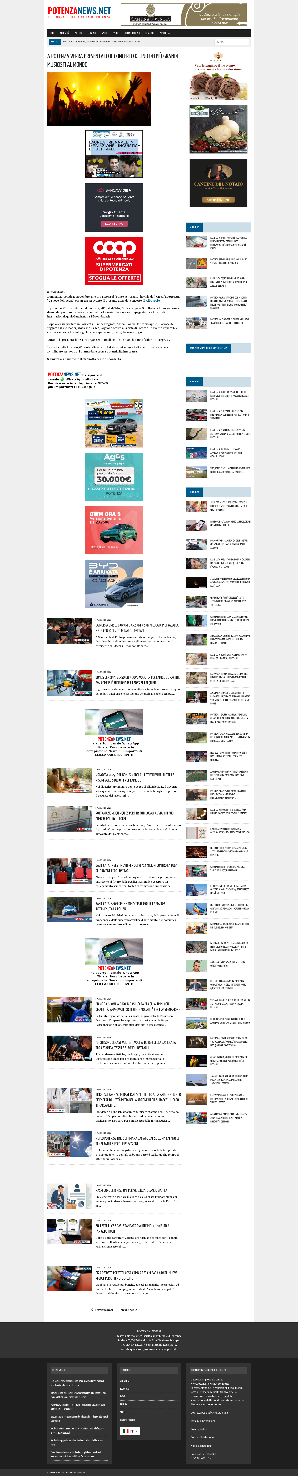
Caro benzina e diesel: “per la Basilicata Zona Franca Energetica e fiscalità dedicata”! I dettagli (228, 1118)
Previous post (104, 1310)
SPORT (104, 33)
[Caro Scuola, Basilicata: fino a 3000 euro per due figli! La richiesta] (196, 931)
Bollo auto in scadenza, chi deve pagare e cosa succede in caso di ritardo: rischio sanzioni (229, 544)
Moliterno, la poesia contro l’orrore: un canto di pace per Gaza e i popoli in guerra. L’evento (229, 908)
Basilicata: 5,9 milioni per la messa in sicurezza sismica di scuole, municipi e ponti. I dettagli (230, 434)
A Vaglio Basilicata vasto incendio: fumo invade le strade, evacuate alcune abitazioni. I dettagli (229, 1080)
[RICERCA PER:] (232, 42)
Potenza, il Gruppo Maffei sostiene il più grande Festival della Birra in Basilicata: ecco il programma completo (229, 718)
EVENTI (115, 33)
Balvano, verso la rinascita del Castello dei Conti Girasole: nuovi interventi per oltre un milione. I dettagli (229, 677)
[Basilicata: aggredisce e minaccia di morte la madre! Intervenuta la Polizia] (69, 920)
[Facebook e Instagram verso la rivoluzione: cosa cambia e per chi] (196, 529)
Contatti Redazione (202, 1437)
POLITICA (78, 33)
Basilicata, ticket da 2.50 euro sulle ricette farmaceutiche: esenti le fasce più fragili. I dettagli (230, 395)
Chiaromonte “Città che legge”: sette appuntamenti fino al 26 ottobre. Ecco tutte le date (228, 601)
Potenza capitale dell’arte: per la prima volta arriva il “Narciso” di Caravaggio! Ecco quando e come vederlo (228, 1042)
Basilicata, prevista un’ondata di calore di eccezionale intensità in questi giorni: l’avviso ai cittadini (230, 563)
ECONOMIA (92, 33)
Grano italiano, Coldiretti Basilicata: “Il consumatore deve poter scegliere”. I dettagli (229, 1061)
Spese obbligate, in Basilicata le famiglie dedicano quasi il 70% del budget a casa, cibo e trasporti (229, 506)
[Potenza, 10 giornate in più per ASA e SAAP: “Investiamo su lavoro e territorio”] (196, 327)
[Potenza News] (79, 12)
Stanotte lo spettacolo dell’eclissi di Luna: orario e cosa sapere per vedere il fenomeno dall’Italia (230, 582)
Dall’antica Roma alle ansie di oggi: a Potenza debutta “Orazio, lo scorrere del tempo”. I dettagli (229, 1099)
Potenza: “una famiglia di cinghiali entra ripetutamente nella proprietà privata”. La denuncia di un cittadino (230, 737)
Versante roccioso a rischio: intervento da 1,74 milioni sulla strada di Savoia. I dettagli (230, 1003)
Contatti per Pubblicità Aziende (209, 1412)
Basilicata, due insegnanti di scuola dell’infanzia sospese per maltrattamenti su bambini (229, 415)
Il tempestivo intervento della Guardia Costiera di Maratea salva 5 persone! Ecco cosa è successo (229, 889)
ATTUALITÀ (64, 33)
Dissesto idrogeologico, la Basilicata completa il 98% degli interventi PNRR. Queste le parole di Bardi (228, 985)
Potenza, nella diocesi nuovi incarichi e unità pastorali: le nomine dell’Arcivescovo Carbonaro (228, 794)
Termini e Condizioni (203, 1421)
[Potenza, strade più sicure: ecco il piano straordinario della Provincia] (196, 267)
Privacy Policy (199, 1429)
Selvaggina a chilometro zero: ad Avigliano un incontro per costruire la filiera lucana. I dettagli (230, 639)
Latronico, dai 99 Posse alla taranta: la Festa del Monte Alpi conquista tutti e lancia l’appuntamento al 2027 (229, 946)
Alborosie (153, 300)
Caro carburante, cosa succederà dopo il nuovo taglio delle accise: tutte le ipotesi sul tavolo (229, 620)
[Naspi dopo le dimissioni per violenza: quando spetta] (69, 1206)
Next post (127, 1310)
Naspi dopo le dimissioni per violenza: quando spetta (131, 1190)
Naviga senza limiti (202, 1445)
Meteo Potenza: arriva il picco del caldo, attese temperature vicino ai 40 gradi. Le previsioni (229, 851)
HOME (52, 33)
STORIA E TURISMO (132, 33)
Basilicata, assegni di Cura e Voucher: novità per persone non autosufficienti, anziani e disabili (228, 282)
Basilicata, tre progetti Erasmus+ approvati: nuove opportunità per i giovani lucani (226, 453)
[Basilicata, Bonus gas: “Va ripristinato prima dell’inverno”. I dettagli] (196, 662)
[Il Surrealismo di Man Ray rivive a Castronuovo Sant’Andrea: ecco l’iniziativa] (196, 836)
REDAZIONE (149, 33)
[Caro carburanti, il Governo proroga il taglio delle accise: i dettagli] (196, 874)
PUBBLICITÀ (165, 33)
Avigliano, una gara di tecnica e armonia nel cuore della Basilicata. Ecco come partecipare (229, 775)
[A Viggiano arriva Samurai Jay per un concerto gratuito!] (196, 969)
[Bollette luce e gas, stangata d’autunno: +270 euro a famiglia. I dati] (69, 1242)
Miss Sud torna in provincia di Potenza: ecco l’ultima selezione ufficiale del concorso (228, 756)
